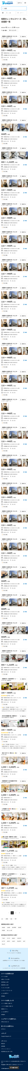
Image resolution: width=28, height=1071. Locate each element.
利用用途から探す (5, 982)
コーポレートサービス (6, 990)
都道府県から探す (5, 985)
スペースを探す (4, 976)
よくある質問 (4, 993)
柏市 (11, 918)
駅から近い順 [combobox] (12, 30)
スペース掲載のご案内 (6, 1003)
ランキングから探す (5, 987)
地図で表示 (15, 1067)
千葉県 (6, 918)
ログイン (20, 3)
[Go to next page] (19, 912)
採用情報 (3, 1046)
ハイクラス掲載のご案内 (6, 1006)
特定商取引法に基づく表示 (6, 1051)
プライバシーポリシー (6, 1049)
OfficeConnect (4, 1021)
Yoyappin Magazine (5, 1036)
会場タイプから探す (5, 979)
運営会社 (3, 1043)
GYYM (2, 1029)
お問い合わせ (4, 1041)
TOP (2, 918)
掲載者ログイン (4, 1009)
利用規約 (3, 996)
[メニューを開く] (25, 2)
